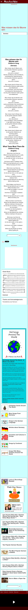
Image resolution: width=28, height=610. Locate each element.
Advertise (11, 592)
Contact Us (6, 592)
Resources (16, 592)
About (2, 592)
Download (5, 295)
